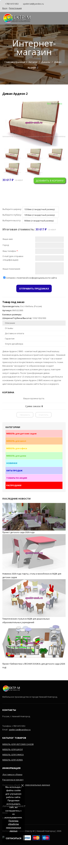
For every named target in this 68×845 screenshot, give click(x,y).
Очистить (43, 414)
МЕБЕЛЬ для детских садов (21, 433)
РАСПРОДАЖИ (13, 485)
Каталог (33, 61)
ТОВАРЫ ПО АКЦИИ (16, 478)
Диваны (45, 61)
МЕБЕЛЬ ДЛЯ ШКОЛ (12, 749)
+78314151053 (12, 3)
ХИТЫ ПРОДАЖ (14, 470)
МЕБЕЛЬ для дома (16, 455)
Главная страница (14, 61)
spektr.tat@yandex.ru (33, 3)
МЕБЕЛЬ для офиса (16, 448)
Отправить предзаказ (34, 288)
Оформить (25, 414)
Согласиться (13, 838)
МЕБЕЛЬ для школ (16, 441)
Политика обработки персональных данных (26, 784)
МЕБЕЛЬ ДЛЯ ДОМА (12, 759)
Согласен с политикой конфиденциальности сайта (31, 277)
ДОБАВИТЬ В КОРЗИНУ (49, 180)
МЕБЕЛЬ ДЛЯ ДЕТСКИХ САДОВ (18, 744)
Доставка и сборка (12, 774)
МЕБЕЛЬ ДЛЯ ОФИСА (13, 754)
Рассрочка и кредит (13, 779)
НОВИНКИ (11, 463)
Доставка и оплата (14, 333)
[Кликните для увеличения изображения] (34, 122)
